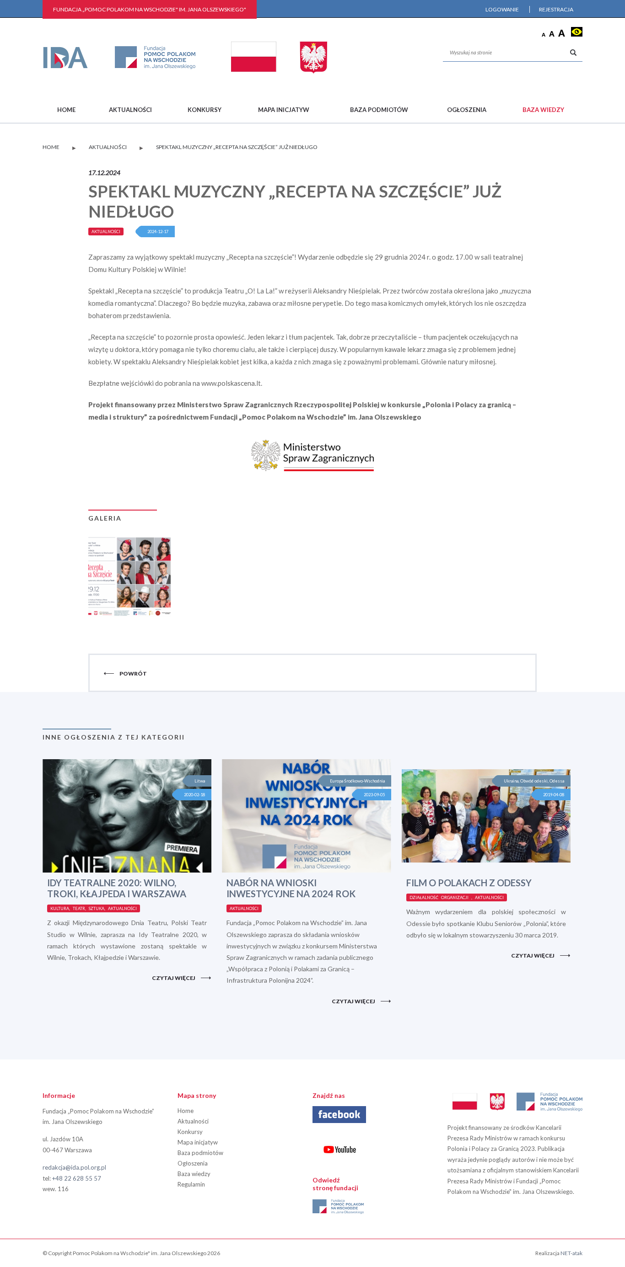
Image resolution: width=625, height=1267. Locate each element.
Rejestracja (556, 9)
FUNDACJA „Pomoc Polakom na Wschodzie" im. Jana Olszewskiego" (149, 9)
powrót (133, 673)
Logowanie (502, 9)
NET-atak (571, 1253)
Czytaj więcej (173, 977)
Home (66, 109)
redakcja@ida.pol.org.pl (74, 1167)
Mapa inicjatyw (283, 109)
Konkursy (204, 109)
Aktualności (130, 109)
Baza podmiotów (379, 109)
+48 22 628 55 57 (76, 1178)
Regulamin (191, 1184)
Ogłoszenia (466, 109)
